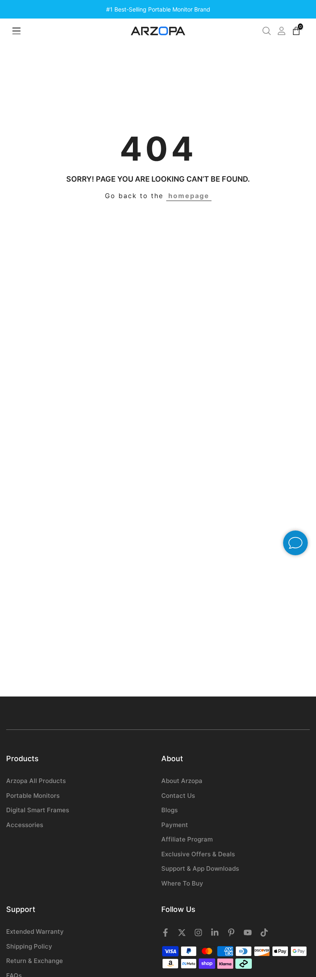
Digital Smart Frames (37, 810)
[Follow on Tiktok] (264, 932)
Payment (174, 825)
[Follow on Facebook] (165, 932)
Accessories (24, 825)
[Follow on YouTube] (248, 932)
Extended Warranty (35, 931)
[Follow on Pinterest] (231, 932)
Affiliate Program (187, 839)
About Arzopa (181, 781)
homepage (188, 196)
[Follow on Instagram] (198, 932)
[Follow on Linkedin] (215, 932)
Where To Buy (182, 883)
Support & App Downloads (200, 868)
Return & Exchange (34, 961)
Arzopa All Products (36, 781)
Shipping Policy (29, 946)
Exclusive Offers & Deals (198, 854)
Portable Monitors (33, 795)
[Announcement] (158, 9)
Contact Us (178, 795)
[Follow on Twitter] (182, 932)
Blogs (169, 810)
